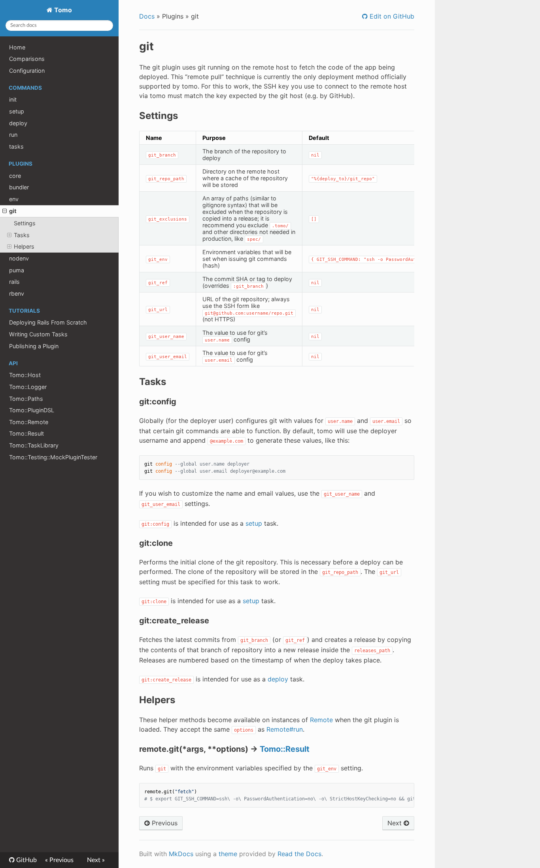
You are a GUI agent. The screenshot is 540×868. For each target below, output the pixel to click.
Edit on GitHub (391, 16)
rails (14, 281)
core (15, 175)
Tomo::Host (25, 375)
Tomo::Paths (26, 398)
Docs (147, 16)
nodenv (19, 258)
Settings (25, 223)
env (14, 199)
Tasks (22, 235)
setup (16, 111)
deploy (18, 123)
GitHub (26, 860)
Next (395, 823)
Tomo (62, 10)
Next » (96, 860)
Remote (321, 720)
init (13, 99)
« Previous (59, 860)
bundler (19, 187)
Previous (163, 823)
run (13, 134)
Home (17, 47)
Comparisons (27, 58)
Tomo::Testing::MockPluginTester (53, 457)
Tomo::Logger (28, 386)
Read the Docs (299, 854)
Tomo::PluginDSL (31, 410)
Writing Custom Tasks (38, 334)
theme (228, 854)
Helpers (24, 246)
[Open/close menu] (4, 211)
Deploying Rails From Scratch (48, 322)
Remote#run (284, 729)
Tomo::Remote (28, 422)
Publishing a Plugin (34, 346)
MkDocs (181, 854)
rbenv (16, 293)
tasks (16, 146)
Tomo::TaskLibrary (34, 445)
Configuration (27, 70)
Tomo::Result (26, 433)
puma (16, 270)
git (13, 211)
